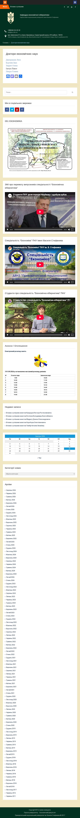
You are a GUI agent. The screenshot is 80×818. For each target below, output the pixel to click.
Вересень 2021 (11, 667)
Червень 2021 (11, 677)
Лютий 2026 (10, 506)
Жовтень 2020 (11, 703)
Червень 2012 (11, 793)
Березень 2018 (11, 783)
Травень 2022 (11, 641)
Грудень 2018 (10, 757)
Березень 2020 (11, 722)
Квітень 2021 (10, 683)
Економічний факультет (47, 812)
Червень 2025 (11, 529)
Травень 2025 (11, 532)
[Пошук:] (36, 92)
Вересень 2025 (11, 522)
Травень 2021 (11, 680)
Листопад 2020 (11, 699)
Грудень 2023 (10, 583)
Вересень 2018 (11, 767)
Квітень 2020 (10, 719)
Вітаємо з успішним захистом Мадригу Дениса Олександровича (28, 419)
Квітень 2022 (10, 645)
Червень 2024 (11, 564)
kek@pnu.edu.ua (12, 32)
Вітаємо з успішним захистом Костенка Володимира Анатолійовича (29, 416)
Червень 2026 (11, 493)
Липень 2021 (10, 674)
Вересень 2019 (11, 735)
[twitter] (68, 7)
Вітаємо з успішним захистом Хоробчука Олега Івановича (26, 422)
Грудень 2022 (10, 619)
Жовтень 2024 (11, 554)
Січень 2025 (10, 545)
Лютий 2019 (10, 754)
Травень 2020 (11, 715)
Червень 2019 (11, 741)
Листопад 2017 (11, 790)
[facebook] (64, 7)
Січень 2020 (10, 725)
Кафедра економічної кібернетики (34, 15)
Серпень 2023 (11, 593)
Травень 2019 (11, 744)
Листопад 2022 (11, 622)
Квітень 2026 (10, 500)
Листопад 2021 (11, 661)
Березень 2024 (11, 574)
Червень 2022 (11, 638)
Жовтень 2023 (11, 590)
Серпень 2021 (11, 670)
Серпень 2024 (11, 561)
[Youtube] (72, 7)
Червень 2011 (11, 796)
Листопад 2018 (11, 761)
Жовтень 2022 (11, 625)
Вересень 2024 (11, 558)
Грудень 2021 (10, 658)
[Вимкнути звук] (69, 229)
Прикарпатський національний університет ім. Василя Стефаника (37, 815)
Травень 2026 (11, 496)
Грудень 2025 (10, 513)
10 (10, 446)
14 (48, 446)
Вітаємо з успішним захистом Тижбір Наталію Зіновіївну (25, 426)
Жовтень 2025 (11, 519)
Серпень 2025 (11, 525)
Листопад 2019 (11, 732)
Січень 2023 (10, 616)
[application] (40, 212)
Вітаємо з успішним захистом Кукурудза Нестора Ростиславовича (28, 413)
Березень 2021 (11, 687)
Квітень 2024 (10, 571)
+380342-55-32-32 (14, 30)
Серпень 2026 (11, 490)
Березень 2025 (11, 538)
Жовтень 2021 (11, 664)
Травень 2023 (11, 603)
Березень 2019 (11, 751)
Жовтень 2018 (11, 764)
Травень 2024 (11, 567)
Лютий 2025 (10, 542)
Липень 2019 (10, 738)
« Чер (39, 458)
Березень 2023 (11, 609)
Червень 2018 (11, 773)
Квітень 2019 (10, 748)
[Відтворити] (8, 229)
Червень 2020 (11, 712)
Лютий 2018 (10, 786)
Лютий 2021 (10, 690)
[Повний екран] (72, 229)
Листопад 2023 (11, 587)
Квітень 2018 (10, 780)
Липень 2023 (10, 596)
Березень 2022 (11, 648)
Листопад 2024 (11, 551)
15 (58, 446)
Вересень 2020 (11, 706)
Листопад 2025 (11, 516)
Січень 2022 (10, 654)
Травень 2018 (11, 777)
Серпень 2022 (11, 632)
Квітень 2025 (10, 535)
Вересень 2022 (11, 629)
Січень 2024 (10, 580)
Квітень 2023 (10, 606)
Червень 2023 (11, 600)
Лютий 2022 (10, 651)
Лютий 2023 (10, 612)
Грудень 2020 (10, 696)
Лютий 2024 (10, 577)
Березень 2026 (11, 503)
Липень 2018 (10, 770)
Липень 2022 (10, 635)
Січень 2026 (10, 509)
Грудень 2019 (10, 728)
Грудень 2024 (10, 548)
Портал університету (31, 812)
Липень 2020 (10, 709)
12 (29, 446)
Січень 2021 (10, 693)
